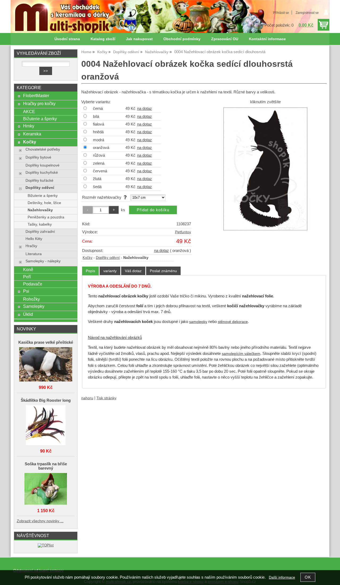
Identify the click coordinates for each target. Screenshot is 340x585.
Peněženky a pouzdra (46, 217)
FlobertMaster (36, 95)
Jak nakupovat (139, 39)
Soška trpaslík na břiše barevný (46, 466)
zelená (98, 163)
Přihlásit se (281, 13)
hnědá (98, 132)
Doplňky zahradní (40, 232)
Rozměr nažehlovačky (103, 197)
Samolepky (33, 306)
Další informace (282, 577)
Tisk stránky (106, 398)
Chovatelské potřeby (43, 149)
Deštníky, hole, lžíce (44, 203)
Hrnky (28, 125)
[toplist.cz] (46, 545)
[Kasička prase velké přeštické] (46, 364)
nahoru (87, 398)
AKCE (29, 111)
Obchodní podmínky (182, 39)
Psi (26, 291)
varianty (110, 271)
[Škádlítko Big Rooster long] (46, 425)
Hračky (31, 246)
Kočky (87, 258)
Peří (27, 276)
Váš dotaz (133, 271)
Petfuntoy (183, 232)
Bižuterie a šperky (40, 118)
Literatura (34, 254)
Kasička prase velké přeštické (45, 342)
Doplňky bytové (38, 157)
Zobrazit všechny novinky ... (40, 521)
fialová (98, 124)
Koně (28, 269)
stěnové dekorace (233, 322)
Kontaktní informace (267, 39)
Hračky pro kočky (39, 103)
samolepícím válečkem (241, 354)
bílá (96, 116)
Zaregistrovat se (307, 13)
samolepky (198, 322)
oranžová (101, 148)
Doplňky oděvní (108, 258)
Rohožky (31, 299)
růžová (99, 155)
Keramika (32, 133)
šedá (97, 187)
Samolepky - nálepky (43, 261)
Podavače (32, 283)
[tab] (90, 271)
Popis (90, 271)
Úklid (28, 314)
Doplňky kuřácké (39, 180)
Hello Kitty (34, 239)
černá (98, 108)
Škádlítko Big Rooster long (46, 400)
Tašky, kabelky (40, 224)
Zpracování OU (224, 39)
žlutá (97, 179)
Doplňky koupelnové (43, 165)
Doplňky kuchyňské (42, 173)
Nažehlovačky (40, 210)
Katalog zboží (103, 39)
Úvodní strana (67, 39)
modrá (98, 140)
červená (100, 171)
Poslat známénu (163, 271)
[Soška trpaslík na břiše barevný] (46, 489)
